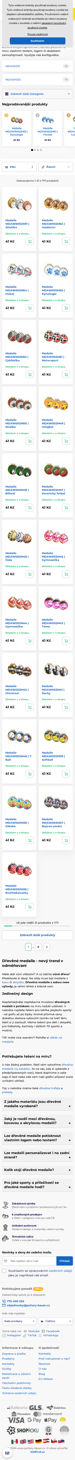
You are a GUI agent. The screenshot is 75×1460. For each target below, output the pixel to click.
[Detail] (29, 241)
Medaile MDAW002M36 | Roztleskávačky (16, 889)
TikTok (32, 1335)
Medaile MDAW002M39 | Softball (53, 756)
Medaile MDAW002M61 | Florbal (48, 131)
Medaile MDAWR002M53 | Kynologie (16, 131)
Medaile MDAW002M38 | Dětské (17, 822)
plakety (7, 1092)
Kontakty (8, 1363)
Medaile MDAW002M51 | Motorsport (53, 357)
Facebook (53, 1331)
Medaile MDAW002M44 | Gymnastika (17, 623)
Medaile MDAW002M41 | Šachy (53, 689)
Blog (42, 1374)
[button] (37, 94)
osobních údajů (60, 1271)
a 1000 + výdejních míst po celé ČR (33, 1218)
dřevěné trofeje (49, 1088)
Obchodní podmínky (16, 1383)
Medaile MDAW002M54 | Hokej (17, 290)
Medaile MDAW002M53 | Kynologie (53, 290)
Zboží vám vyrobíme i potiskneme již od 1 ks (39, 1207)
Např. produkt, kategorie (29, 51)
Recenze (44, 1363)
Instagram (14, 1335)
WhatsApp (50, 1335)
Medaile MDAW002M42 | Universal (17, 689)
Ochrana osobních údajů (19, 1393)
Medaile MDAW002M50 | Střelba (17, 423)
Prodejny (8, 1358)
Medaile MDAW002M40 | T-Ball (18, 756)
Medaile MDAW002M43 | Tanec (53, 623)
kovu (5, 982)
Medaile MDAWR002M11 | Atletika (17, 224)
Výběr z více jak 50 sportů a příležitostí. (36, 1240)
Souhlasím (37, 40)
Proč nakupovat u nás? (54, 1358)
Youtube (34, 1331)
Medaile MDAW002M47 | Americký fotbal (53, 490)
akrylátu (18, 982)
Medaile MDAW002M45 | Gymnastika (53, 556)
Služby (6, 1368)
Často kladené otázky (17, 1388)
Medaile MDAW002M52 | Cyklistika (16, 357)
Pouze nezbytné (38, 34)
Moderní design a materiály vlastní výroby (38, 1229)
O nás (43, 1368)
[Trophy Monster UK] (23, 1441)
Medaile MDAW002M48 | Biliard (17, 490)
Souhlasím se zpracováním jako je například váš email (40, 1273)
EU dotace (46, 1378)
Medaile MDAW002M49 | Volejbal (53, 423)
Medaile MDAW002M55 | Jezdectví (53, 224)
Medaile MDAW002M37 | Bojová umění (53, 822)
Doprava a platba (14, 1353)
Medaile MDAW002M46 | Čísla (17, 556)
